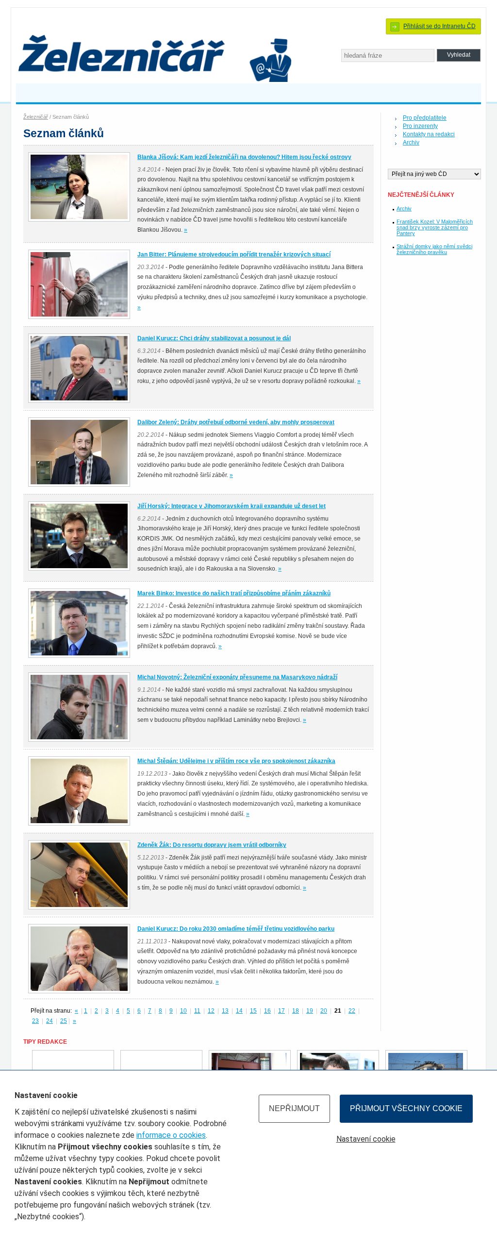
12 (211, 1011)
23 (35, 1021)
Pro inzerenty (420, 126)
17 (281, 1011)
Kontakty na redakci (429, 134)
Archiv (411, 142)
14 (239, 1011)
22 (351, 1011)
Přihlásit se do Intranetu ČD (439, 26)
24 (49, 1021)
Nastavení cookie (366, 1139)
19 (309, 1011)
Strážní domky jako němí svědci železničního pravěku (434, 249)
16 (267, 1011)
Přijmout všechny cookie (406, 1108)
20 (323, 1011)
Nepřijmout (294, 1108)
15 (253, 1011)
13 (225, 1011)
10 (183, 1011)
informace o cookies (171, 1135)
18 (295, 1011)
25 (63, 1021)
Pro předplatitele (425, 118)
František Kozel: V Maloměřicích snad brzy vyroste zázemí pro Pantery (435, 227)
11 (197, 1011)
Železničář (35, 117)
